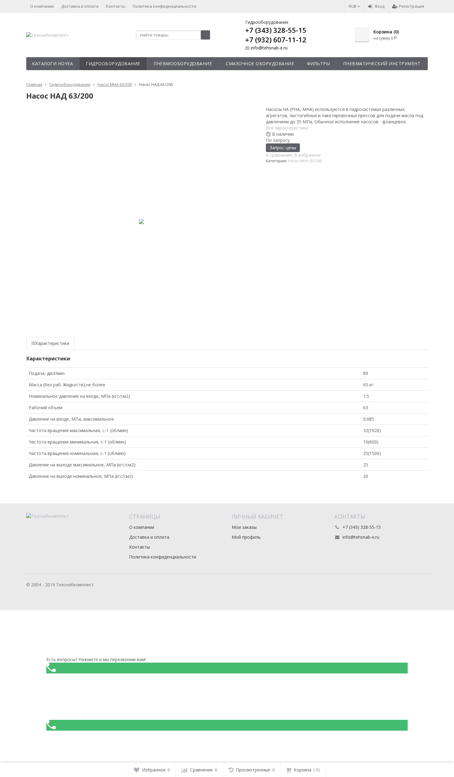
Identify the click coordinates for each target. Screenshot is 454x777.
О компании (42, 6)
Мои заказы (244, 527)
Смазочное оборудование (260, 63)
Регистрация (411, 6)
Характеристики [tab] (52, 343)
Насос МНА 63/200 (305, 160)
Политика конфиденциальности (164, 6)
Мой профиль (246, 537)
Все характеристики (287, 128)
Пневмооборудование (182, 63)
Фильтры (318, 63)
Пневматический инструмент (382, 63)
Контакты (115, 6)
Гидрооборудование (113, 63)
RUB (353, 6)
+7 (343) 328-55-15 (275, 30)
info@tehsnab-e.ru (269, 48)
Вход (380, 6)
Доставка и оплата (80, 6)
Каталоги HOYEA (52, 63)
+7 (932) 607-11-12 (275, 39)
